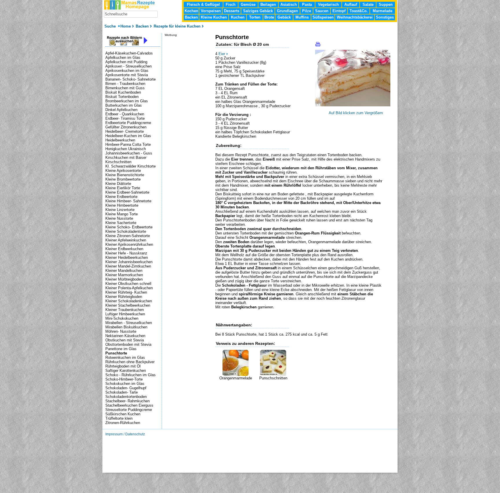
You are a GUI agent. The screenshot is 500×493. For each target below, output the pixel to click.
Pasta (307, 4)
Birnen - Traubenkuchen (125, 83)
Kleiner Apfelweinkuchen (125, 240)
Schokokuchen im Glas (124, 383)
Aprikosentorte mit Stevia (126, 75)
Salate (368, 4)
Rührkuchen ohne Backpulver (130, 362)
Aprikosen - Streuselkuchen (128, 66)
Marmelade (382, 11)
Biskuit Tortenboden (122, 96)
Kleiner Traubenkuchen (124, 310)
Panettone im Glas (121, 349)
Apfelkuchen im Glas (122, 57)
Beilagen (268, 4)
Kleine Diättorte (118, 183)
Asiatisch (288, 4)
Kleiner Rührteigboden (123, 296)
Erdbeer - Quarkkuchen (124, 114)
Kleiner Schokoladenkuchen (128, 301)
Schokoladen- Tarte (121, 392)
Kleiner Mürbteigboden (124, 279)
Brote (269, 17)
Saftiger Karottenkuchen (125, 370)
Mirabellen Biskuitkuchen (126, 327)
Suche (110, 26)
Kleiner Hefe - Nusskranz (126, 253)
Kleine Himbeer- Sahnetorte (128, 201)
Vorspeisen (211, 11)
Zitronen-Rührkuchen (122, 423)
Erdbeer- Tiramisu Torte (125, 118)
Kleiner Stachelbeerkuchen (127, 305)
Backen (191, 17)
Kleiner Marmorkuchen (124, 275)
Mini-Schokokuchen (121, 318)
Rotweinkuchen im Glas (125, 357)
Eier (221, 54)
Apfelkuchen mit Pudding (126, 62)
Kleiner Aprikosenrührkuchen (129, 244)
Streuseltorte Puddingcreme (128, 410)
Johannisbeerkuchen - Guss (128, 153)
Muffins (302, 17)
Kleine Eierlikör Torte (122, 188)
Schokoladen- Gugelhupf (125, 388)
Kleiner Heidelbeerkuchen (126, 257)
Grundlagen (287, 11)
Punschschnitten (273, 378)
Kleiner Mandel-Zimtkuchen (128, 266)
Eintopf (338, 11)
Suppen (386, 4)
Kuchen (238, 17)
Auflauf (350, 4)
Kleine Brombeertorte (123, 179)
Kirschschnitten (118, 162)
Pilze (306, 11)
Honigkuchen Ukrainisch (125, 149)
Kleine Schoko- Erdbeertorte (128, 227)
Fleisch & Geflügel (203, 4)
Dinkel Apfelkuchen (121, 110)
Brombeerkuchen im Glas (126, 101)
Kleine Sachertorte (120, 223)
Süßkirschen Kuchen (122, 414)
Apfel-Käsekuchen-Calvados (129, 53)
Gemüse (248, 4)
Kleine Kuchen (214, 17)
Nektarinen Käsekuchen (125, 336)
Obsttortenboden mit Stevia (128, 344)
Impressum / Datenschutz (125, 434)
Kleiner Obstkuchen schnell (128, 283)
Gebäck (284, 17)
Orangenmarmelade (235, 378)
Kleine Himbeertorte (121, 205)
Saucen (321, 11)
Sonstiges (385, 17)
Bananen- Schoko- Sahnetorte (130, 79)
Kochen (191, 11)
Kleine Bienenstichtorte (124, 175)
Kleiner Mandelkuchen (123, 270)
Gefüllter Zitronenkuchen (125, 127)
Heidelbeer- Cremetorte (124, 131)
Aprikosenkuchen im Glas (126, 70)
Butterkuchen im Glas (123, 105)
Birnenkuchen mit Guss (125, 88)
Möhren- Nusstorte (120, 331)
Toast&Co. (359, 11)
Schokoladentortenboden (126, 396)
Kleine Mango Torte (121, 214)
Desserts (231, 11)
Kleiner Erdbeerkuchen (124, 249)
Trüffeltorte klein (119, 418)
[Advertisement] (283, 389)
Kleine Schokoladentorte (125, 231)
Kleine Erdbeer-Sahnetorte (127, 192)
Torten (254, 17)
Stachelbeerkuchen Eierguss (129, 405)
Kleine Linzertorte (120, 210)
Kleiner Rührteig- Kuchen (126, 292)
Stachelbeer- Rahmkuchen (127, 401)
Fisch (231, 4)
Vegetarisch (328, 4)
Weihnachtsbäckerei (355, 17)
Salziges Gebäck (258, 11)
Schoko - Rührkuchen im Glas (130, 375)
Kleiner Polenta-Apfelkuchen (129, 288)
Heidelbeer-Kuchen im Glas (128, 136)
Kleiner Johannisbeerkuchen (128, 262)
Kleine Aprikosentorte (123, 170)
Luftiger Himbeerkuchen (125, 314)
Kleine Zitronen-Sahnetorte (127, 236)
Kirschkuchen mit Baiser (125, 157)
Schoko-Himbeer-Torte (124, 379)
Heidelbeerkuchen (120, 140)
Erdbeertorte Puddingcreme (128, 123)
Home (125, 26)
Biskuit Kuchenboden (123, 92)
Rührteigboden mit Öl (123, 366)
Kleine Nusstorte (119, 218)
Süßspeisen (323, 17)
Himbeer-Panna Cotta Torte (128, 144)
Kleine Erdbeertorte (121, 196)
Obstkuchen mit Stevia (124, 340)
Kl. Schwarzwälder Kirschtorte (130, 166)
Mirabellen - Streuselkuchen (128, 323)
